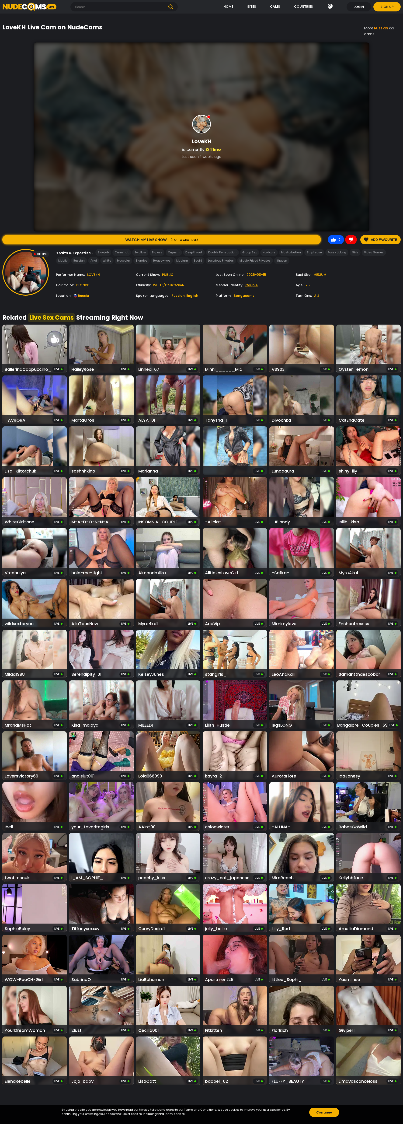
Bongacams (244, 295)
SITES (251, 6)
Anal (93, 261)
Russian (79, 261)
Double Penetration (222, 252)
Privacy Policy (148, 1110)
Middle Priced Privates (255, 261)
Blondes (141, 261)
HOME (228, 6)
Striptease (314, 252)
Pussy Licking (337, 252)
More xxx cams (379, 31)
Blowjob (103, 252)
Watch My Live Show (161, 239)
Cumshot (122, 252)
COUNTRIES (303, 6)
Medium (182, 261)
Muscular (123, 261)
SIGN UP (387, 6)
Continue (324, 1112)
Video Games (374, 252)
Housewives (161, 261)
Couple (251, 285)
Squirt (198, 261)
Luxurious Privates (221, 261)
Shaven (281, 261)
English (192, 295)
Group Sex (249, 252)
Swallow (140, 252)
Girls (355, 252)
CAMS (275, 6)
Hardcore (269, 252)
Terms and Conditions (200, 1110)
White (107, 261)
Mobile (63, 261)
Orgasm (174, 252)
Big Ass (157, 252)
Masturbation (291, 252)
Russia (83, 295)
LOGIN (359, 6)
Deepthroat (193, 252)
